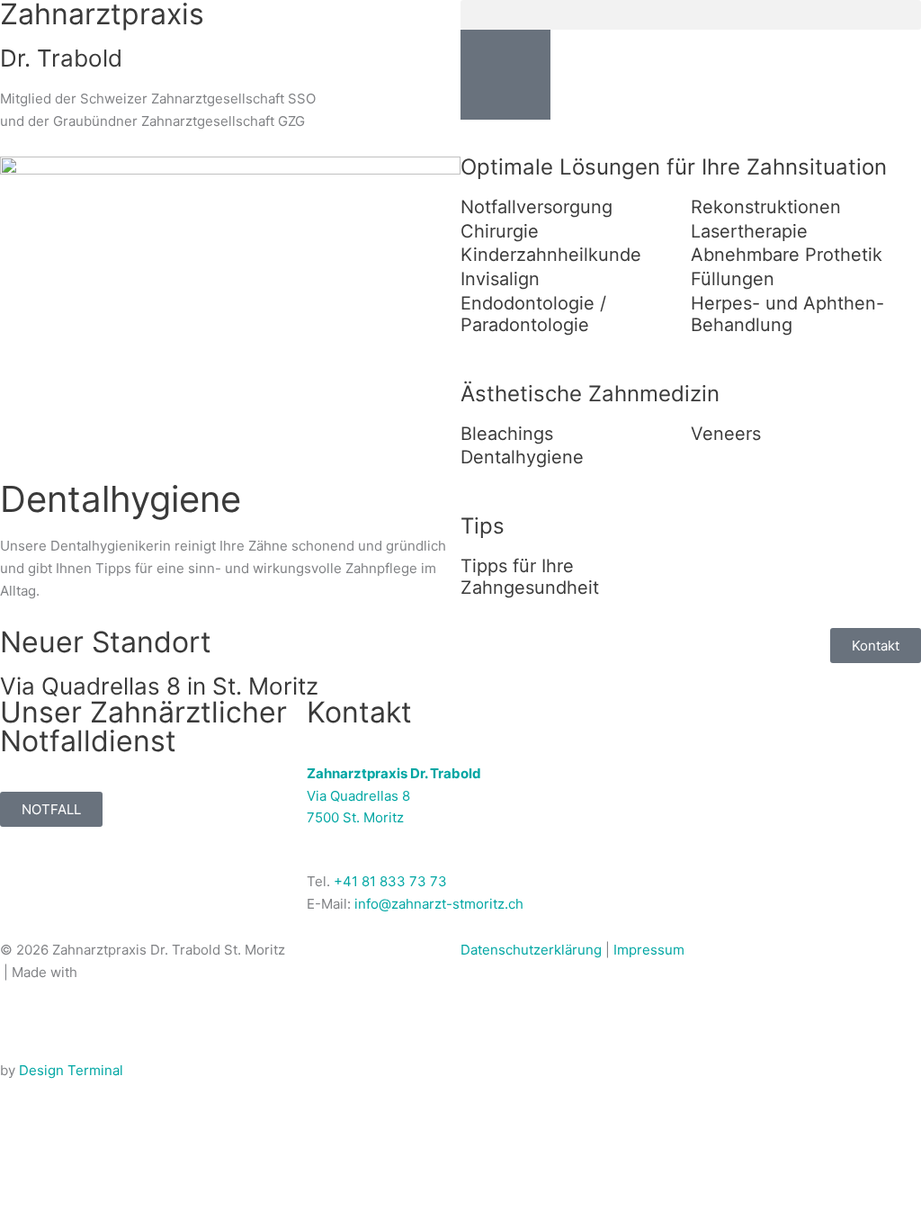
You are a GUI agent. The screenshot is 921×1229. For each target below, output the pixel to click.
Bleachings (506, 433)
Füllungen (732, 279)
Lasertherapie (749, 231)
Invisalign (500, 279)
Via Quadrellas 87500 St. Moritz (394, 796)
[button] (690, 15)
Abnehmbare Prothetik (786, 254)
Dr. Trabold (61, 58)
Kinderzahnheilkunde (550, 254)
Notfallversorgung (536, 207)
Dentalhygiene (522, 457)
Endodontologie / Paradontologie (533, 314)
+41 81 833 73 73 (390, 881)
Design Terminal (71, 1070)
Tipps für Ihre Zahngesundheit (529, 576)
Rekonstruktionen (766, 207)
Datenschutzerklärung (531, 949)
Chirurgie (499, 231)
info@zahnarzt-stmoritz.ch (438, 903)
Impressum (648, 949)
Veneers (726, 433)
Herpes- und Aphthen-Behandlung (787, 314)
